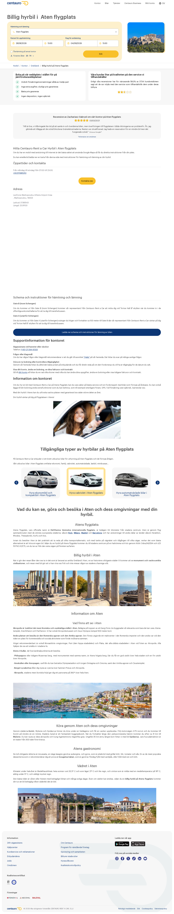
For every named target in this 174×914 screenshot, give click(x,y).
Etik (138, 909)
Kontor (97, 3)
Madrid (84, 533)
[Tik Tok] (134, 858)
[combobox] (16, 31)
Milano (77, 533)
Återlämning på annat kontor (24, 51)
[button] (16, 483)
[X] (128, 858)
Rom (70, 533)
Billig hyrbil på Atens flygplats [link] (55, 66)
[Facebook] (122, 858)
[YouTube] (145, 858)
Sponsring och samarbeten (73, 852)
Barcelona (97, 533)
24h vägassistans (14, 843)
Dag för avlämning (73, 38)
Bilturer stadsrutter (69, 856)
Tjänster (116, 3)
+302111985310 (19, 173)
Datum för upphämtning (20, 38)
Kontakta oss (87, 181)
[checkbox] (11, 52)
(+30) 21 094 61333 (29, 350)
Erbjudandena (13, 856)
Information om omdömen (87, 137)
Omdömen (12, 865)
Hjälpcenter (12, 847)
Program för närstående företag (75, 847)
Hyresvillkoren (67, 861)
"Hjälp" (87, 357)
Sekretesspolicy (161, 909)
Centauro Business (132, 3)
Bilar (107, 3)
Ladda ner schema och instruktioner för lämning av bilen (87, 332)
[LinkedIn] (139, 858)
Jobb (9, 861)
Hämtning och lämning (20, 27)
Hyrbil (15, 66)
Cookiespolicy (147, 909)
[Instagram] (117, 858)
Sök (101, 54)
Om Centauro (67, 843)
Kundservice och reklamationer (21, 852)
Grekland (35, 66)
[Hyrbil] (17, 3)
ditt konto (23, 372)
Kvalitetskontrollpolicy (71, 865)
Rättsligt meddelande (126, 909)
